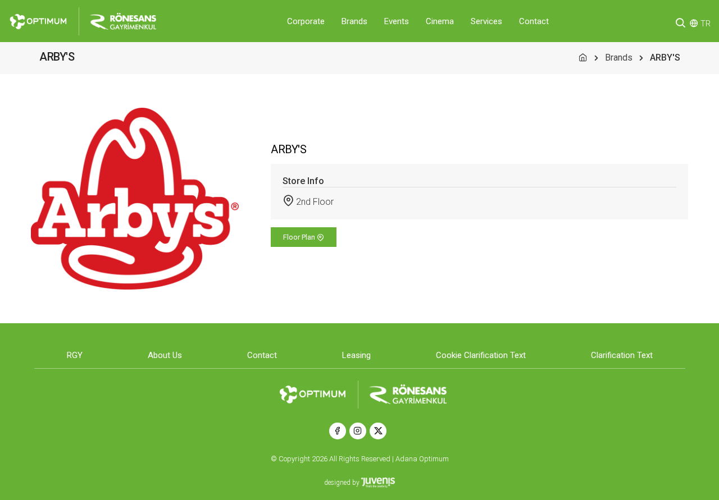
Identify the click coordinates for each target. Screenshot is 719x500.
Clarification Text (622, 355)
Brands (354, 21)
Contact (534, 21)
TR (705, 24)
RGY (75, 355)
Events (396, 21)
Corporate (306, 21)
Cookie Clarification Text (481, 355)
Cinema (440, 21)
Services (486, 21)
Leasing (356, 355)
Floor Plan (300, 237)
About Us (165, 355)
